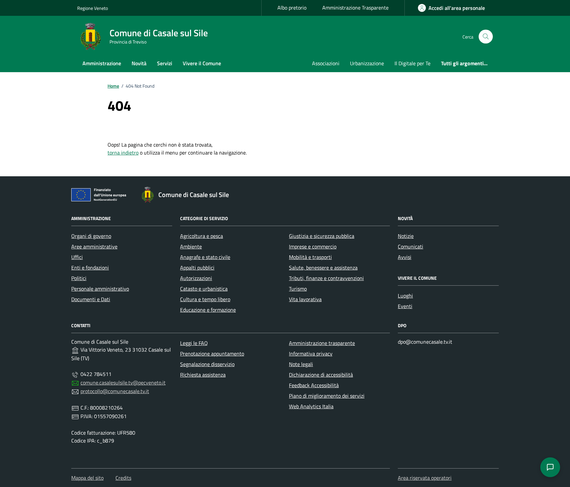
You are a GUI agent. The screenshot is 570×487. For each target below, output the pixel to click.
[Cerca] (486, 37)
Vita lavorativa (305, 299)
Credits (123, 478)
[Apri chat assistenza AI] (550, 467)
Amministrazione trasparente (322, 343)
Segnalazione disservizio (207, 364)
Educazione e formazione (208, 310)
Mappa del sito (87, 478)
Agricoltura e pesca (201, 236)
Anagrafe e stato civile (205, 257)
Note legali (301, 364)
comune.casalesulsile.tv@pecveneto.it (123, 383)
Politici (78, 278)
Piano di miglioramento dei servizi (326, 396)
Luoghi (405, 296)
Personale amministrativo (100, 289)
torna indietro (123, 153)
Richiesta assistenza (203, 375)
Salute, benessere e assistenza (323, 268)
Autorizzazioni (196, 278)
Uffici (77, 257)
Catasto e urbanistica (204, 289)
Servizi (164, 63)
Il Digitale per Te (412, 63)
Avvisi (404, 257)
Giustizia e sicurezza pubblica (321, 236)
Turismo (298, 289)
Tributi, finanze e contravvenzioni (326, 278)
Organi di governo (91, 236)
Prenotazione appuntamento (212, 354)
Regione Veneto (92, 8)
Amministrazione (101, 63)
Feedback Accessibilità (314, 385)
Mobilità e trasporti (310, 257)
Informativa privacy (310, 354)
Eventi (405, 306)
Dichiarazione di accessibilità (321, 375)
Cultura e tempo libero (205, 299)
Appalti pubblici (197, 268)
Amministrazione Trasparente (355, 8)
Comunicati (410, 246)
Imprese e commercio (312, 246)
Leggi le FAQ (194, 343)
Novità (139, 63)
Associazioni (325, 63)
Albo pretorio (291, 8)
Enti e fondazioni (90, 268)
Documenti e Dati (90, 299)
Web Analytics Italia (311, 406)
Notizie (406, 236)
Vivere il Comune (202, 63)
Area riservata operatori (425, 478)
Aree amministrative (94, 246)
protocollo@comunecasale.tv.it (114, 391)
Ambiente (191, 246)
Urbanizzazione (367, 63)
